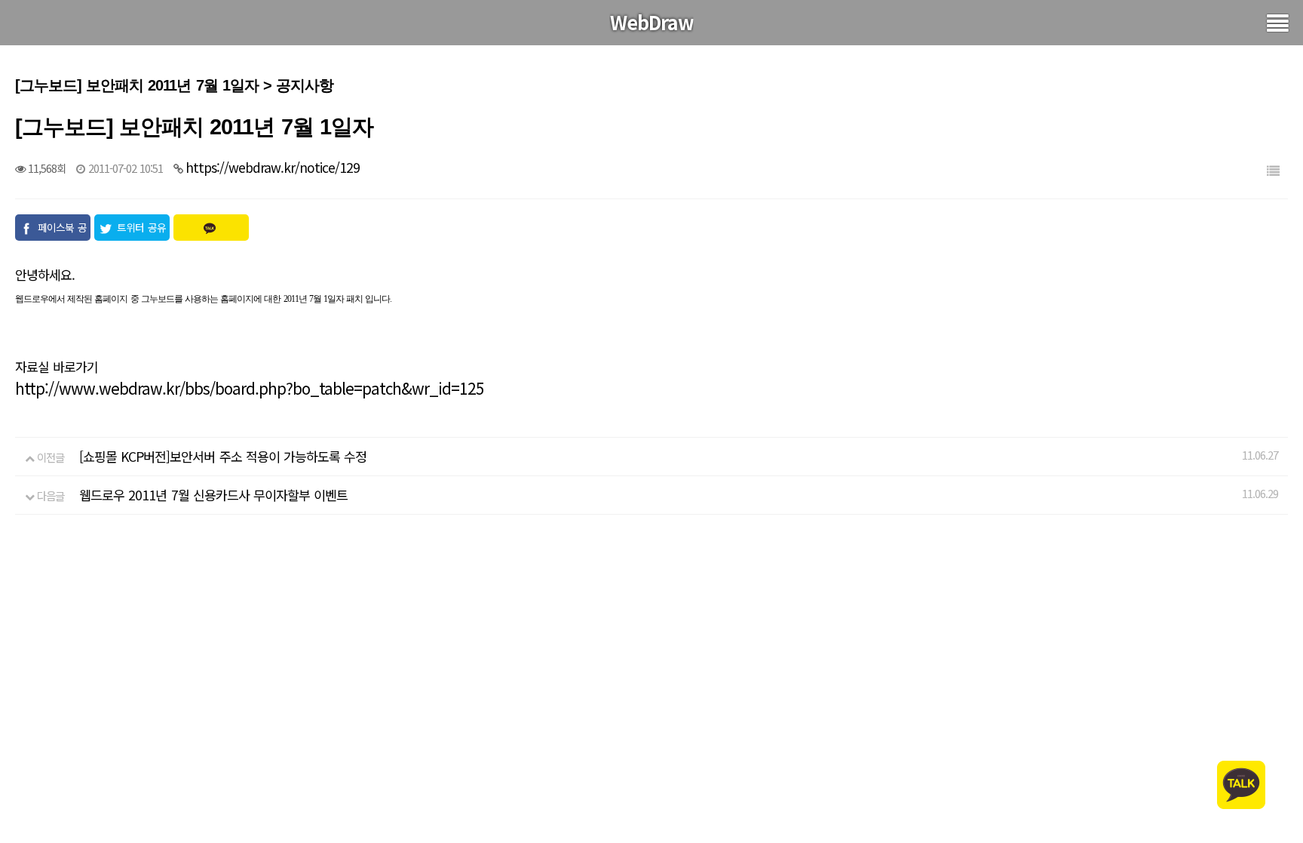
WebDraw (652, 21)
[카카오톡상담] (1241, 783)
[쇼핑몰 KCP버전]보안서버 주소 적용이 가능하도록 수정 (222, 456)
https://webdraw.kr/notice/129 (272, 167)
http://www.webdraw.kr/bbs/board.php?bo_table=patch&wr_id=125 (249, 388)
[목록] (1272, 170)
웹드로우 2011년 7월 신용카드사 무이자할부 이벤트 (213, 494)
